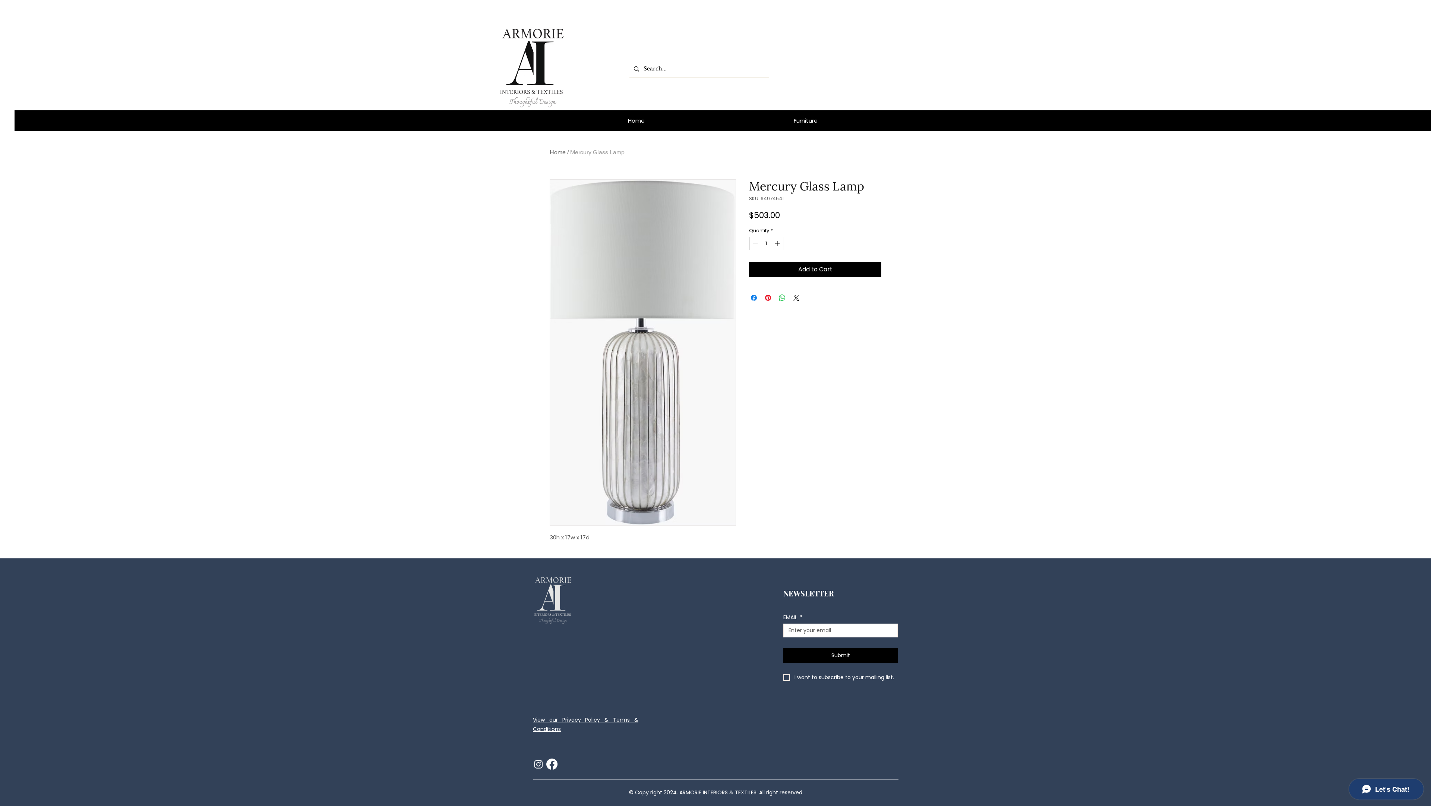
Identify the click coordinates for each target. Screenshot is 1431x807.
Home (558, 152)
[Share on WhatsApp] (782, 297)
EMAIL (793, 617)
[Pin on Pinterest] (768, 297)
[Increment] (778, 243)
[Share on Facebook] (753, 297)
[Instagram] (538, 764)
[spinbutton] (766, 243)
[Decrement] (754, 243)
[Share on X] (796, 297)
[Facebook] (551, 764)
